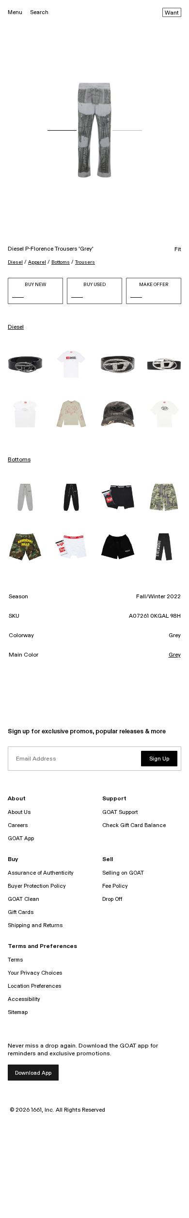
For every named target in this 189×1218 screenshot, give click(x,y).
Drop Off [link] (112, 899)
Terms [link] (15, 960)
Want (172, 13)
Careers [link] (18, 825)
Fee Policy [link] (115, 886)
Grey (175, 655)
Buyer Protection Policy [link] (37, 886)
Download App (33, 1073)
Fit (177, 250)
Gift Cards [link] (20, 912)
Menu (15, 12)
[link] (25, 364)
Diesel (15, 262)
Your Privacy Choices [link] (35, 973)
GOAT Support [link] (120, 812)
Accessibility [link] (24, 999)
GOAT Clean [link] (23, 899)
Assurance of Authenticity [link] (41, 873)
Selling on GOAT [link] (123, 873)
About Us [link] (19, 812)
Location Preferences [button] (34, 986)
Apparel (37, 262)
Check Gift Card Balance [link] (134, 825)
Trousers (85, 262)
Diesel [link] (16, 327)
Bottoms (60, 262)
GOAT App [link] (21, 838)
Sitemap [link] (18, 1012)
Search (39, 12)
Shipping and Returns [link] (35, 925)
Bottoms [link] (19, 460)
